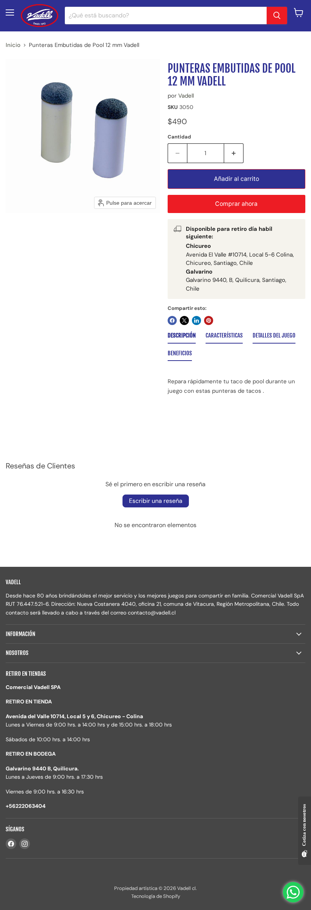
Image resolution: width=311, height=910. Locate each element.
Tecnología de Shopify (155, 896)
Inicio (13, 45)
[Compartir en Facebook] (172, 320)
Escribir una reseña (155, 501)
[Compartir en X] (184, 320)
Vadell (186, 96)
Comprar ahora (236, 203)
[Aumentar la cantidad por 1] (233, 153)
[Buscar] (277, 15)
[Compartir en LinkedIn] (196, 320)
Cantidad (179, 137)
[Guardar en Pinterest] (208, 320)
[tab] (182, 337)
